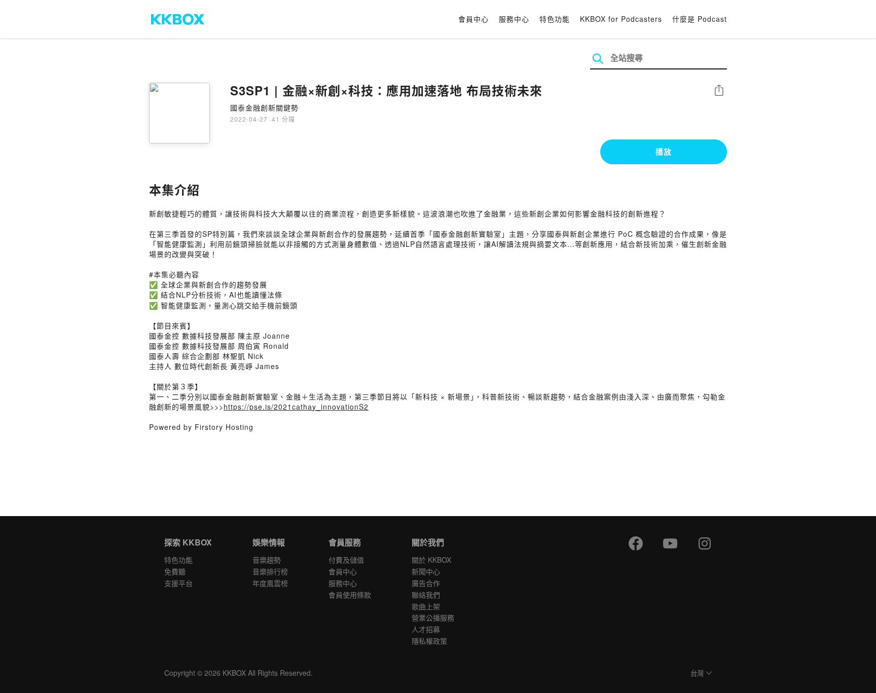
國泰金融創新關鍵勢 (264, 107)
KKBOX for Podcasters (621, 19)
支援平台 (178, 583)
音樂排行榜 (270, 571)
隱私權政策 (429, 641)
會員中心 (473, 19)
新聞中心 (426, 571)
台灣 (697, 673)
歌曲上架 (426, 606)
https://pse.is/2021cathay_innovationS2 (296, 407)
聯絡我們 (426, 595)
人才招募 (426, 629)
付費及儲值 (346, 560)
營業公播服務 (433, 617)
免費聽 (175, 571)
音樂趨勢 (266, 560)
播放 (663, 151)
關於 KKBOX (431, 560)
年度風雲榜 (270, 583)
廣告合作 (426, 583)
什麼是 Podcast (699, 19)
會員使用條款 (349, 595)
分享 (718, 91)
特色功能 (554, 19)
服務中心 (514, 19)
